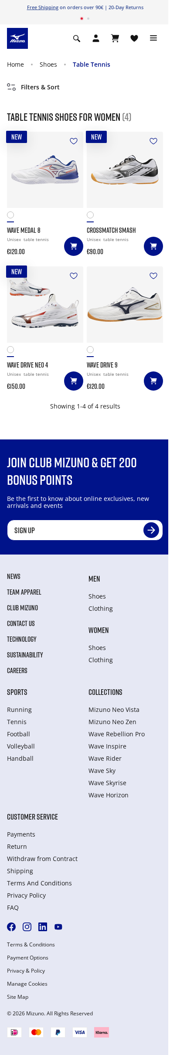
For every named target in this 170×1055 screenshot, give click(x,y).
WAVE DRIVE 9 (102, 365)
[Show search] (76, 38)
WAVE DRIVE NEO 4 (27, 365)
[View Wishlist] (134, 38)
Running (19, 709)
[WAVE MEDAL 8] (45, 170)
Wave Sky (102, 770)
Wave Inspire (107, 746)
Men (94, 578)
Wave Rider (105, 758)
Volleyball (21, 746)
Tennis (17, 722)
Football (18, 734)
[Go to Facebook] (11, 926)
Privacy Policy (26, 895)
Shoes (48, 64)
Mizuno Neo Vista (113, 709)
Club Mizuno (22, 607)
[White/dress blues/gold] (92, 351)
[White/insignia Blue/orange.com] (12, 351)
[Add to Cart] (73, 246)
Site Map (17, 997)
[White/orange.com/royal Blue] (12, 216)
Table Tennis (91, 64)
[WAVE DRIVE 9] (125, 304)
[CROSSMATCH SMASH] (125, 170)
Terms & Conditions (31, 945)
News (13, 576)
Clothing (100, 608)
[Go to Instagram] (27, 926)
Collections (105, 692)
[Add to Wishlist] (73, 141)
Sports (17, 692)
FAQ (13, 907)
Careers (17, 670)
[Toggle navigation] (153, 38)
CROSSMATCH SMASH (111, 230)
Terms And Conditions (39, 883)
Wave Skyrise (107, 783)
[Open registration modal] (95, 38)
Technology (22, 639)
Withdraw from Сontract (42, 858)
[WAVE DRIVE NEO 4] (45, 304)
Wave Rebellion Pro (116, 734)
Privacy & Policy (26, 971)
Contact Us (21, 623)
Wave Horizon (108, 795)
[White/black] (92, 216)
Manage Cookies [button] (27, 984)
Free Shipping (42, 7)
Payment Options (27, 958)
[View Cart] (115, 38)
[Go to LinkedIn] (42, 926)
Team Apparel (24, 592)
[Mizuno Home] (17, 37)
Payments (21, 834)
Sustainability (25, 654)
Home (15, 64)
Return (17, 846)
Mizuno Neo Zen (112, 722)
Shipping (20, 871)
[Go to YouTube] (58, 926)
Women (98, 630)
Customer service (32, 816)
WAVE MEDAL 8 (24, 230)
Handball (20, 758)
